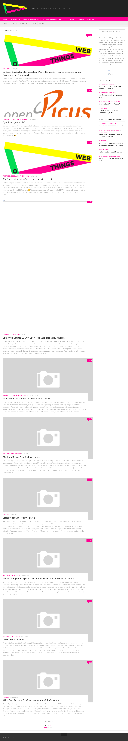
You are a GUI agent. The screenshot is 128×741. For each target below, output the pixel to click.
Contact (90, 19)
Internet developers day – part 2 (19, 517)
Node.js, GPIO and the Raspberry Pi (112, 119)
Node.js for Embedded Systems (110, 152)
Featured (5, 23)
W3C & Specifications (31, 19)
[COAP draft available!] (48, 620)
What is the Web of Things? (109, 104)
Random (42, 23)
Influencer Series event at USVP (111, 126)
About (5, 19)
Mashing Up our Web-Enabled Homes (21, 457)
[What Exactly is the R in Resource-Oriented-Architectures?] (48, 681)
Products (14, 23)
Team (81, 19)
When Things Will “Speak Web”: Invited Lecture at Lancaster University (39, 578)
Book (100, 101)
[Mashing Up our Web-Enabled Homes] (48, 438)
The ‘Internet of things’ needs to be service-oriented (28, 179)
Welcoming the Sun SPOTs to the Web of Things (26, 398)
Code (65, 19)
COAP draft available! (13, 639)
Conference (103, 84)
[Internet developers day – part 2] (48, 499)
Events (73, 19)
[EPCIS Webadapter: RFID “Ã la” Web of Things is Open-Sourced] (48, 270)
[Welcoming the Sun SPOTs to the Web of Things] (48, 379)
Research (33, 23)
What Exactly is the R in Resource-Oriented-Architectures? (32, 700)
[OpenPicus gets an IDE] (48, 106)
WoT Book (15, 19)
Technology (23, 23)
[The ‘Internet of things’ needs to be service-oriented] (48, 160)
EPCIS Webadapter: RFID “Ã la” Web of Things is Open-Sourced (33, 337)
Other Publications (52, 19)
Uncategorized (104, 149)
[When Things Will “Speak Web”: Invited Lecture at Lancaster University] (48, 559)
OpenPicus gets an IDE (14, 122)
